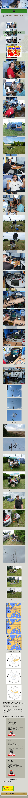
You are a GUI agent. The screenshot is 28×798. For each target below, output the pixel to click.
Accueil (10, 15)
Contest (16, 15)
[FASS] (8, 791)
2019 (21, 15)
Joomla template (10, 796)
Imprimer (5, 35)
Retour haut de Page (7, 781)
